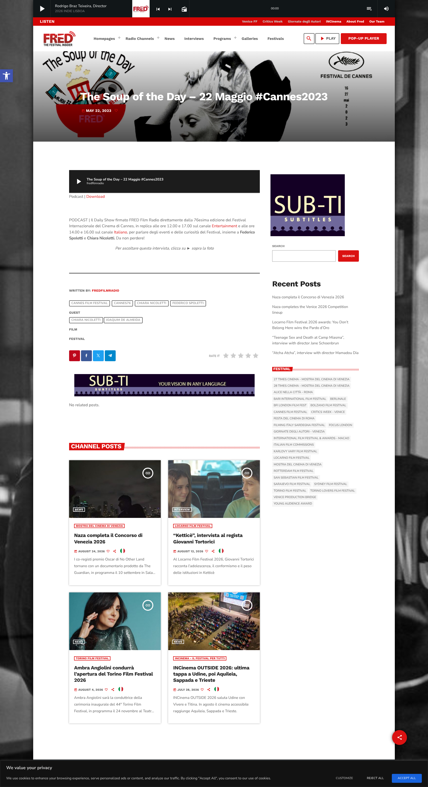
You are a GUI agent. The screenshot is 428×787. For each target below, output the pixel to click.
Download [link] (95, 196)
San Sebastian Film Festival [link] (296, 478)
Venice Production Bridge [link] (295, 497)
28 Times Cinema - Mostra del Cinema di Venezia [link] (311, 386)
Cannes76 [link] (122, 303)
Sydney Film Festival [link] (330, 484)
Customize (344, 778)
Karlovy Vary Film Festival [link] (295, 452)
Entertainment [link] (224, 226)
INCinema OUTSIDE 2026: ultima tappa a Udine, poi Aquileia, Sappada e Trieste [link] (211, 674)
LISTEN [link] (47, 21)
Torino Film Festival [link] (92, 658)
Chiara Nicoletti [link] (151, 303)
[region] (214, 774)
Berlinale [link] (338, 399)
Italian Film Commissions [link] (294, 445)
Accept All (407, 778)
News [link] (79, 509)
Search (278, 246)
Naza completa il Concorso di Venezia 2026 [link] (308, 297)
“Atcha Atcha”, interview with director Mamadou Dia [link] (315, 353)
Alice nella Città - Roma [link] (293, 392)
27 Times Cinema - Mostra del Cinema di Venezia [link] (311, 379)
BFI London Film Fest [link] (290, 405)
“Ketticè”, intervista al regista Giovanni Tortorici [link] (207, 538)
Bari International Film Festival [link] (300, 399)
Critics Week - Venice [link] (328, 412)
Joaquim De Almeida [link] (123, 320)
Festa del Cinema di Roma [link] (294, 419)
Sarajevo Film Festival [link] (292, 484)
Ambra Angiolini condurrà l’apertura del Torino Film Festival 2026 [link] (113, 674)
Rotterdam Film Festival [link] (293, 471)
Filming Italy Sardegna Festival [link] (299, 425)
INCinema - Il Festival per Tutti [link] (200, 658)
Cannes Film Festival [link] (89, 303)
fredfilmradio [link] (105, 291)
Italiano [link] (120, 232)
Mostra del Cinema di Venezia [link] (99, 526)
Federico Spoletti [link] (188, 303)
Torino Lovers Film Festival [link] (332, 491)
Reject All (375, 778)
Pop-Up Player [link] (363, 38)
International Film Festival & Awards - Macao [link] (311, 438)
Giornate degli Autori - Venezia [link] (299, 432)
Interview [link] (182, 509)
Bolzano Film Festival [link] (328, 405)
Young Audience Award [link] (293, 504)
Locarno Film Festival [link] (193, 526)
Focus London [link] (340, 425)
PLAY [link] (327, 38)
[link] (6, 75)
